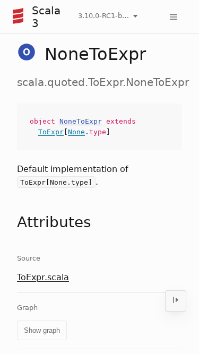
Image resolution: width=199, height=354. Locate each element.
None (76, 132)
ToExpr (51, 132)
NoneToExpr (80, 121)
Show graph (42, 330)
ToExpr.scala (43, 277)
